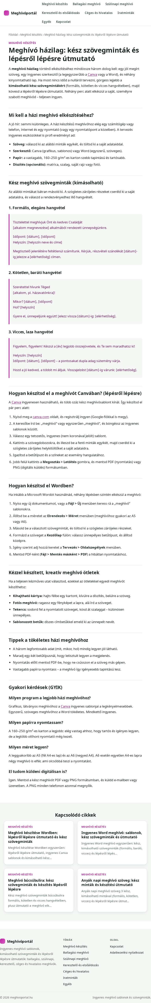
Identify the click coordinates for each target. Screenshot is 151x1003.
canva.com (41, 416)
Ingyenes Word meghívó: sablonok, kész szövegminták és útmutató (111, 834)
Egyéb (46, 22)
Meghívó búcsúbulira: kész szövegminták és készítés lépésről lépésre (37, 885)
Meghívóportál (24, 12)
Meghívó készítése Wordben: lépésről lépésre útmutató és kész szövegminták (37, 837)
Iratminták (126, 13)
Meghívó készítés (55, 4)
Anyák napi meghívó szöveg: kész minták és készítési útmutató (110, 882)
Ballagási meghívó (86, 4)
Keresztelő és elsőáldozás (61, 13)
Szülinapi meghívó (119, 4)
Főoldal (13, 34)
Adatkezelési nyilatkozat (127, 952)
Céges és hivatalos (99, 13)
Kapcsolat (63, 22)
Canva (92, 74)
